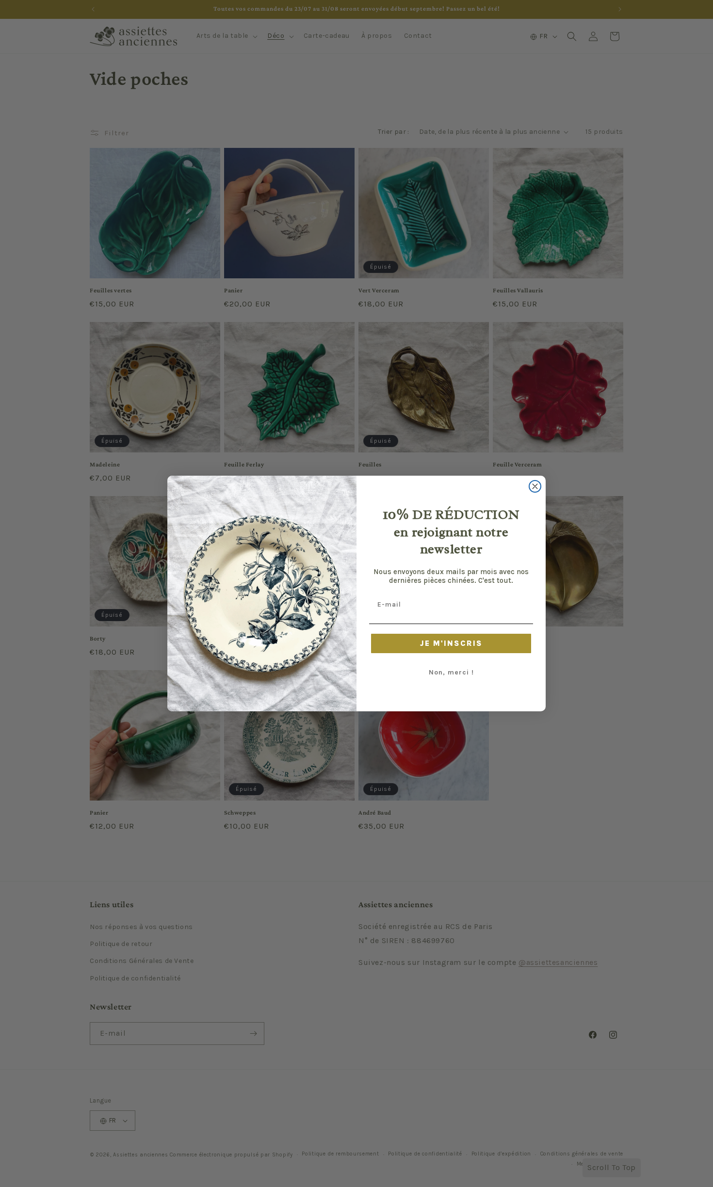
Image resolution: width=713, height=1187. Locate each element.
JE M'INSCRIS (451, 643)
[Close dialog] (535, 486)
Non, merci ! (451, 672)
